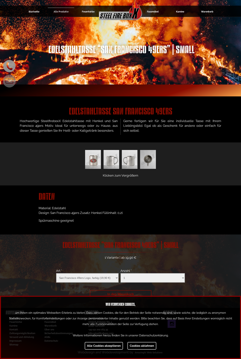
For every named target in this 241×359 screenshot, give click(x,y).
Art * (59, 271)
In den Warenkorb (120, 294)
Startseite (34, 11)
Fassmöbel (153, 11)
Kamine (180, 11)
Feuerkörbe (88, 11)
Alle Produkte (61, 11)
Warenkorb (207, 11)
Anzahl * (126, 271)
